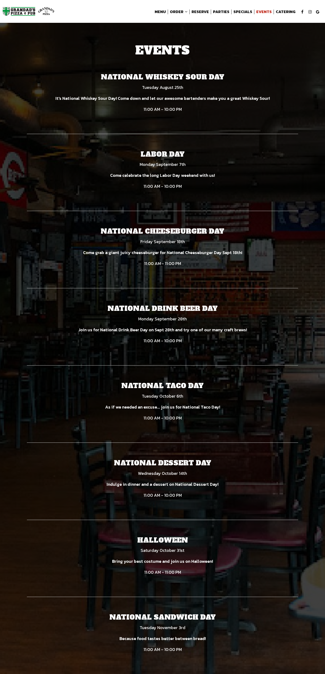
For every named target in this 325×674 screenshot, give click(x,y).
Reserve (200, 12)
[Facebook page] (302, 12)
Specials (242, 12)
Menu (160, 12)
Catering (285, 12)
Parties (221, 12)
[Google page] (317, 12)
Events (264, 12)
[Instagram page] (310, 12)
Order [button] (177, 12)
